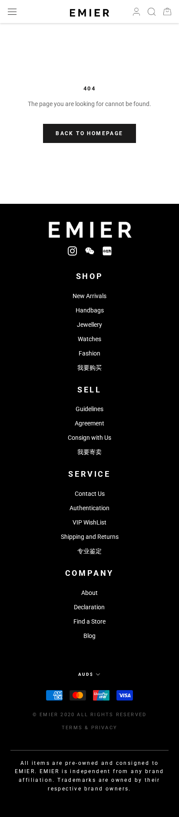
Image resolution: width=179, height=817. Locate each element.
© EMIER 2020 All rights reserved (89, 714)
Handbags (90, 310)
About (89, 592)
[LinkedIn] (107, 251)
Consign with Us (89, 437)
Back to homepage (89, 133)
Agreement (89, 423)
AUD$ (85, 674)
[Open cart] (167, 11)
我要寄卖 (89, 451)
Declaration (89, 607)
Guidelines (89, 408)
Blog (89, 635)
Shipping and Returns (90, 536)
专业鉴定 (89, 551)
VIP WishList (89, 522)
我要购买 (89, 367)
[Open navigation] (12, 11)
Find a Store (89, 621)
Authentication (89, 508)
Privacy (104, 728)
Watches (89, 338)
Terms (72, 728)
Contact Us (90, 493)
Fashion (89, 353)
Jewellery (89, 324)
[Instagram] (72, 251)
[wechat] (89, 251)
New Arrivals (89, 295)
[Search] (152, 12)
